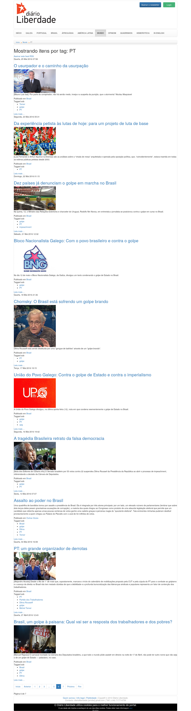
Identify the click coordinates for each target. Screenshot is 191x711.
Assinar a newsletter (150, 4)
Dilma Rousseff (26, 602)
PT (20, 109)
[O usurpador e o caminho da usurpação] (35, 80)
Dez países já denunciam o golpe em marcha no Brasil (65, 183)
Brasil (54, 33)
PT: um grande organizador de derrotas (50, 548)
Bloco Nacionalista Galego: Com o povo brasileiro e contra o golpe (76, 240)
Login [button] (169, 4)
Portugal (42, 33)
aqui (131, 708)
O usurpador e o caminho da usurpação (51, 65)
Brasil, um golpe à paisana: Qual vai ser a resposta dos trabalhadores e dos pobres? (93, 622)
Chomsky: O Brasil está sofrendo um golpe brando (61, 301)
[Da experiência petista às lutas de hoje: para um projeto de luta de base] (35, 140)
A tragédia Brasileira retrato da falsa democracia (59, 438)
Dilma (21, 529)
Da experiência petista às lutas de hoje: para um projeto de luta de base (81, 123)
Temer (22, 104)
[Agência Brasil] (35, 638)
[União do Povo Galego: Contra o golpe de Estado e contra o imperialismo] (35, 392)
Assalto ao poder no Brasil (38, 500)
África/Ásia (67, 33)
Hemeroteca (143, 33)
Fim (79, 686)
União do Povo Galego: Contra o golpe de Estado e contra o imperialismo (82, 375)
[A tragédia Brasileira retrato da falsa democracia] (35, 455)
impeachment (25, 227)
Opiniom (112, 33)
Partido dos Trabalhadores (31, 599)
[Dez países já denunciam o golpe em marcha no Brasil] (35, 198)
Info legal (80, 697)
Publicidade (91, 697)
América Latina (85, 33)
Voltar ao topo (182, 705)
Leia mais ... (19, 113)
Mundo (101, 33)
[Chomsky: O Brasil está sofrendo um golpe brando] (35, 325)
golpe (21, 106)
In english (159, 33)
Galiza (29, 33)
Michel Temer (25, 608)
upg (21, 424)
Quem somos (69, 697)
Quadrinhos (126, 33)
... (49, 686)
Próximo (71, 686)
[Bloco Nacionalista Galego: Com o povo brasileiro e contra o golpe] (35, 258)
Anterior (27, 686)
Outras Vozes (32, 518)
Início (19, 33)
